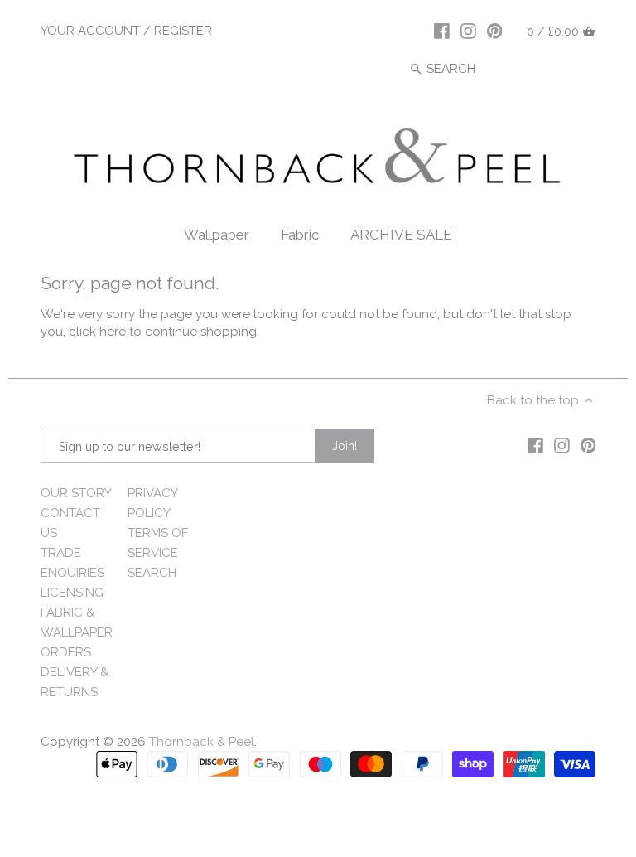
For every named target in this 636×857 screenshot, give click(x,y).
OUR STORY (76, 493)
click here (97, 331)
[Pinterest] (495, 30)
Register (183, 30)
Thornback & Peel (201, 741)
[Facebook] (442, 30)
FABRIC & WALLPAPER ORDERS (77, 632)
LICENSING (72, 592)
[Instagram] (468, 30)
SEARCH (152, 572)
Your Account (90, 30)
